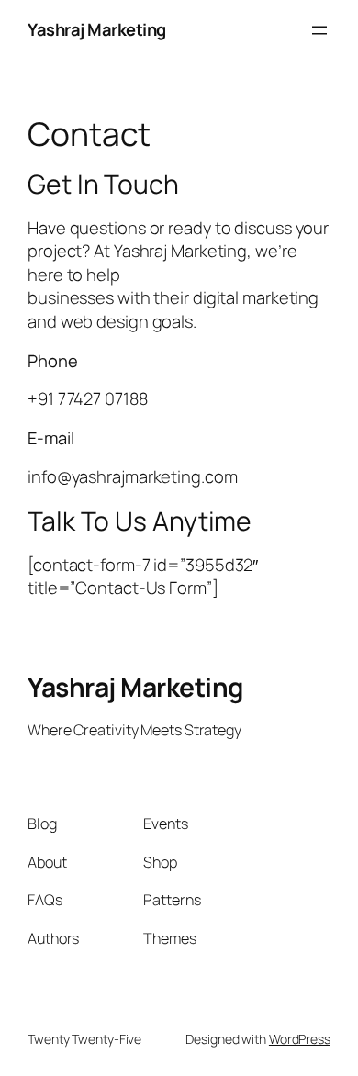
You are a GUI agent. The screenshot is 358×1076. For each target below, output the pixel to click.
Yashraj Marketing (97, 29)
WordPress (299, 1039)
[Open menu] (319, 30)
